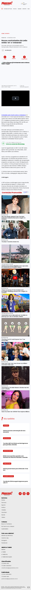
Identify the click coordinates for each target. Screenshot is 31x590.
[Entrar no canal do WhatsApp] (3, 143)
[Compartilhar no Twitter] (24, 61)
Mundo (3, 515)
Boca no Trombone (7, 524)
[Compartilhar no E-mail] (26, 61)
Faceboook (4, 543)
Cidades (4, 510)
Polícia (3, 500)
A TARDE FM (4, 554)
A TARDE (4, 552)
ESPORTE (24, 8)
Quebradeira (5, 529)
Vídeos (3, 517)
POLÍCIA (15, 8)
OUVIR (5, 58)
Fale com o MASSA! (8, 533)
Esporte (7, 33)
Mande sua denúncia (7, 535)
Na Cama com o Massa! (8, 526)
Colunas (4, 522)
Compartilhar (24, 58)
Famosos (4, 502)
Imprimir (14, 58)
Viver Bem (4, 512)
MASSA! (3, 549)
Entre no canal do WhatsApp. (15, 144)
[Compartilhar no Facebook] (22, 62)
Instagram (4, 540)
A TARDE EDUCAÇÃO (7, 557)
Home (3, 33)
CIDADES (19, 8)
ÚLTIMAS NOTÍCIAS (8, 8)
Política (3, 507)
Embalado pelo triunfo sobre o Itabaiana (14, 115)
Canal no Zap (5, 538)
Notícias (4, 498)
